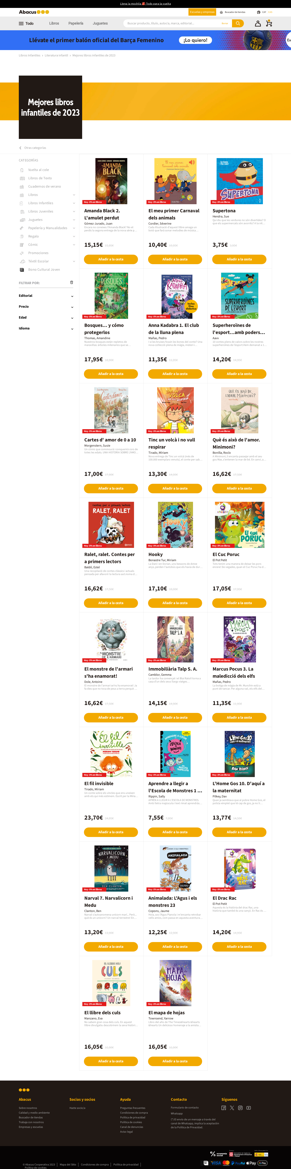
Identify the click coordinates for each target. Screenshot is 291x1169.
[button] (258, 24)
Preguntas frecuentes (132, 1108)
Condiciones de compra (134, 1113)
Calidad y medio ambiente (34, 1113)
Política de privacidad (132, 1118)
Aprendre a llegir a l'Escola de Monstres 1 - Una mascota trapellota (173, 790)
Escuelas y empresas (202, 12)
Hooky (155, 554)
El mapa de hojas (166, 1012)
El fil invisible (98, 783)
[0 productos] (269, 26)
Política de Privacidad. (190, 1127)
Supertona (224, 210)
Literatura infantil (57, 55)
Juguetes (100, 23)
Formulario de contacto (185, 1108)
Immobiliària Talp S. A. (172, 669)
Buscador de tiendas (31, 1118)
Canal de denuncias (131, 1127)
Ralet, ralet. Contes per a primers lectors (109, 558)
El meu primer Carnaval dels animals (173, 214)
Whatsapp (177, 1114)
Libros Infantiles (30, 55)
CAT (264, 12)
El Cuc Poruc (226, 554)
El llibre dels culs (102, 1012)
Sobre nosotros (28, 1108)
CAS (270, 12)
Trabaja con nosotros (31, 1122)
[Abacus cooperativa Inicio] (35, 13)
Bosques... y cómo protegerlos (104, 329)
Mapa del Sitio (68, 1165)
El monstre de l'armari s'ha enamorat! (108, 672)
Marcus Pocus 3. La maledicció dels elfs (234, 672)
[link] (49, 170)
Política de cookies (131, 1122)
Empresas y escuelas (31, 1127)
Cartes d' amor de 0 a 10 (110, 439)
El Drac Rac (225, 898)
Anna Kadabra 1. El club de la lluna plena (173, 329)
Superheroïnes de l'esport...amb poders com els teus (236, 332)
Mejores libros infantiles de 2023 (93, 55)
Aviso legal (126, 1132)
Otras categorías (35, 148)
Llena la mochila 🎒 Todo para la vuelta (145, 4)
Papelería (75, 23)
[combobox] (166, 23)
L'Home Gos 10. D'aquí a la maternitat (239, 787)
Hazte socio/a (77, 1108)
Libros (54, 23)
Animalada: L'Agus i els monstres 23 (172, 902)
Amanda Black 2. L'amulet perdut (102, 214)
